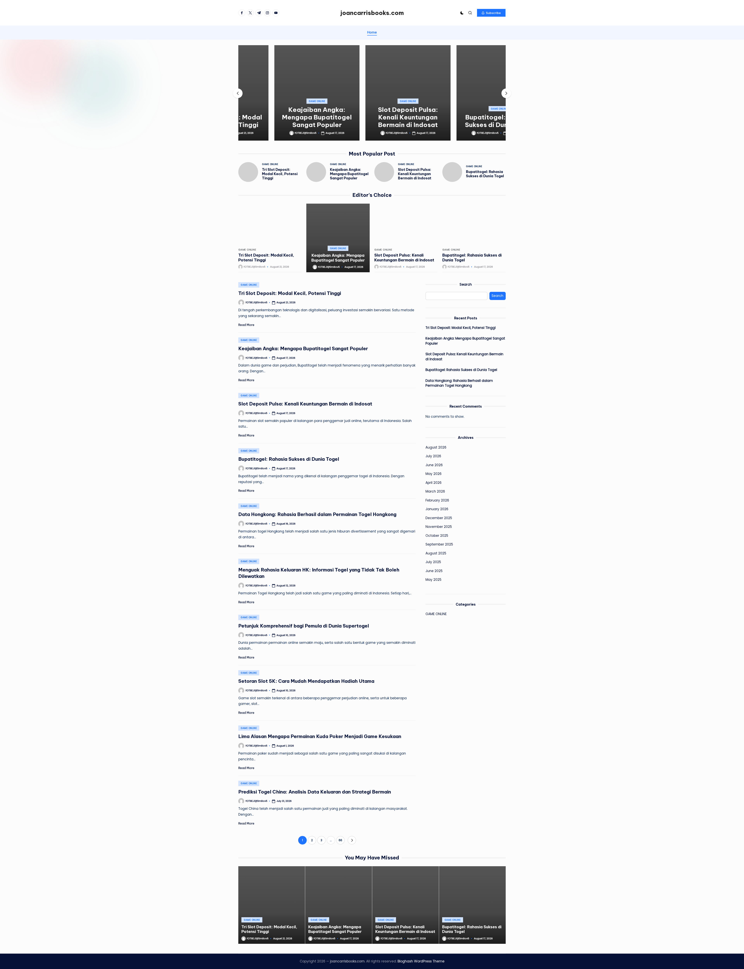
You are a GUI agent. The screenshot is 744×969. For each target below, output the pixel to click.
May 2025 (433, 579)
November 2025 (438, 526)
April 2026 (433, 482)
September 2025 (439, 544)
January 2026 (436, 509)
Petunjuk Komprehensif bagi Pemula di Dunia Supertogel (303, 626)
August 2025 (435, 553)
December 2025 (438, 518)
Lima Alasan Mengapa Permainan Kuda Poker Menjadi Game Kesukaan (319, 736)
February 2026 (437, 500)
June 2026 (434, 465)
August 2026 (435, 447)
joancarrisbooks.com (372, 12)
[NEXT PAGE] (352, 840)
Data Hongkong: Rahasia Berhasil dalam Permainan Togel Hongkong (317, 514)
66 (340, 840)
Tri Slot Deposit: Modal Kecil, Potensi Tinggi (280, 173)
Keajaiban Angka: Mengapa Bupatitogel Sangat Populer (281, 117)
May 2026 (433, 473)
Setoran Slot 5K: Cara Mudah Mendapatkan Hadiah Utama (306, 681)
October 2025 (436, 535)
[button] (491, 13)
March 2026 (435, 491)
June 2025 (434, 571)
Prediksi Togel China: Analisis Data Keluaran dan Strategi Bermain (314, 792)
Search (466, 284)
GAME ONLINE (281, 101)
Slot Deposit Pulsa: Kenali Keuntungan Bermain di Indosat (372, 117)
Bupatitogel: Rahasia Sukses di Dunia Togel (463, 121)
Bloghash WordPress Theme (421, 961)
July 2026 (433, 456)
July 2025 (433, 562)
